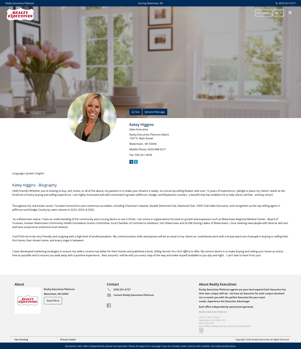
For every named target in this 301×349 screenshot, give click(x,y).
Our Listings (264, 13)
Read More (53, 300)
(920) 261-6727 (287, 3)
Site (137, 112)
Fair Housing (21, 339)
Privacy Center (68, 339)
